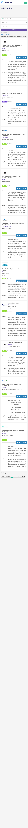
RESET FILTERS (6, 34)
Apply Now (22, 57)
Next (23, 476)
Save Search (23, 14)
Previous (8, 476)
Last (3, 478)
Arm (3, 272)
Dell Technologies (6, 226)
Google (4, 387)
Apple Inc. (4, 48)
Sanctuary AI (5, 95)
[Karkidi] (8, 2)
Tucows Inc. (11, 305)
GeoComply (5, 137)
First (3, 476)
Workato (4, 433)
